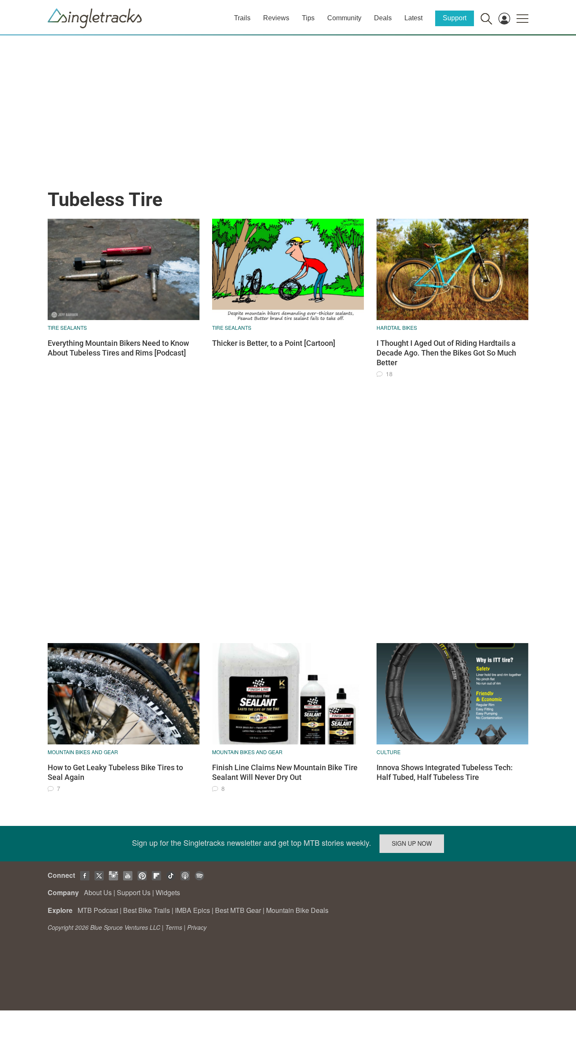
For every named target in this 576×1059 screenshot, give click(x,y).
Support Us (134, 892)
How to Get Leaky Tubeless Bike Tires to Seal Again (115, 772)
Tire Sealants (67, 327)
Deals (383, 18)
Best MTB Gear (238, 910)
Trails (242, 18)
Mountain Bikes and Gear (83, 751)
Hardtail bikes (397, 327)
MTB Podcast (98, 910)
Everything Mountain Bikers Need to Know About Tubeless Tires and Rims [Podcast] (118, 348)
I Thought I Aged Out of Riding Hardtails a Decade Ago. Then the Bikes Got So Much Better (446, 353)
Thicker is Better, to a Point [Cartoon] (273, 343)
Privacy (197, 927)
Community (344, 18)
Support (454, 18)
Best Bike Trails (146, 910)
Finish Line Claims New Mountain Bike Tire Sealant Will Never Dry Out (285, 772)
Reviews (276, 18)
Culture (389, 751)
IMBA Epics (192, 910)
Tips (308, 18)
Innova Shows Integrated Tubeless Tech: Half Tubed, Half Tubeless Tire (445, 772)
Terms (173, 927)
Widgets (168, 892)
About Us (98, 892)
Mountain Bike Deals (297, 910)
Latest (413, 18)
